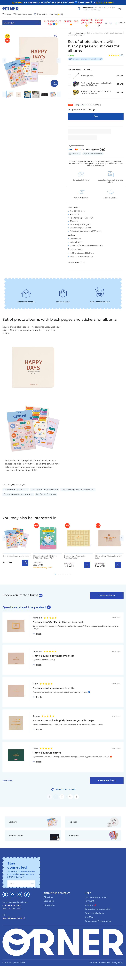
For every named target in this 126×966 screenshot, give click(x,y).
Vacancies (6, 14)
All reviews (7, 780)
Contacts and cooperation (98, 909)
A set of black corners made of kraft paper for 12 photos (96, 84)
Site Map (89, 917)
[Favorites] (111, 22)
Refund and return (94, 913)
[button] (4, 60)
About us (48, 897)
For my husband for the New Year (18, 494)
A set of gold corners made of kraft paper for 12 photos (96, 92)
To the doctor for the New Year (45, 489)
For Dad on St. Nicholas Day (16, 489)
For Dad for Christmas (46, 494)
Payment (89, 901)
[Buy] (25, 563)
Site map (93, 963)
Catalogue (9, 23)
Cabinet (122, 23)
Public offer (49, 905)
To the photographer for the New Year (78, 489)
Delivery (89, 905)
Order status (42, 14)
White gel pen (87, 76)
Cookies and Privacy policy (98, 921)
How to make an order (96, 897)
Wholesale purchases (22, 14)
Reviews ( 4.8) (56, 14)
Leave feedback (107, 595)
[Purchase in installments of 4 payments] (102, 149)
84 (70, 797)
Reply (39, 634)
